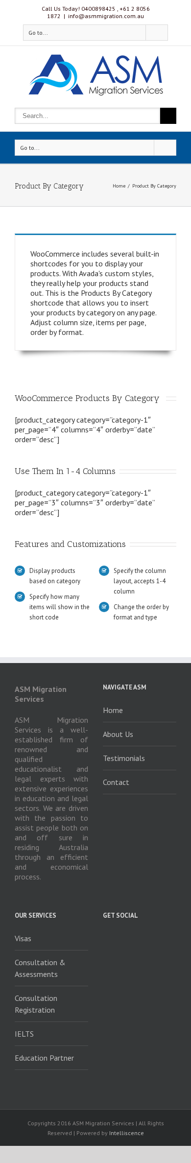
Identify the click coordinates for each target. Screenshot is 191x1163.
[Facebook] (106, 938)
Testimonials (124, 758)
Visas (23, 938)
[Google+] (141, 938)
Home (119, 186)
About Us (118, 734)
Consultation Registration (36, 1004)
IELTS (24, 1034)
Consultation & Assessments (40, 968)
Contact (116, 782)
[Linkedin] (159, 938)
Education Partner (44, 1058)
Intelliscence (126, 1133)
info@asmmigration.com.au (106, 16)
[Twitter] (123, 938)
